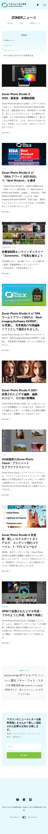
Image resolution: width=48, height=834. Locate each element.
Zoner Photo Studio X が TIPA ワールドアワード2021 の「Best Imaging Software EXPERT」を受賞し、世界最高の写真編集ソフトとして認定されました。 (22, 321)
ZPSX (7, 690)
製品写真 (7, 675)
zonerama (28, 685)
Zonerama (6, 247)
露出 (13, 681)
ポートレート (28, 675)
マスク (23, 694)
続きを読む (6, 132)
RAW (13, 675)
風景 (18, 685)
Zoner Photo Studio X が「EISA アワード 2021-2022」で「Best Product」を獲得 (20, 177)
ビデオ (35, 685)
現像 (17, 676)
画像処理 (5, 607)
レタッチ (25, 690)
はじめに (11, 23)
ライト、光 (16, 690)
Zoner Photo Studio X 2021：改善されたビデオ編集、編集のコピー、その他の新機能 (20, 394)
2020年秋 (40, 685)
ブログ (21, 23)
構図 (13, 685)
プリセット (32, 690)
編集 (22, 685)
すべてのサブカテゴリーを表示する (19, 56)
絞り (28, 694)
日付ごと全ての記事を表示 (12, 807)
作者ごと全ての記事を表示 (33, 807)
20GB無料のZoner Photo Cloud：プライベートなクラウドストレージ (17, 463)
